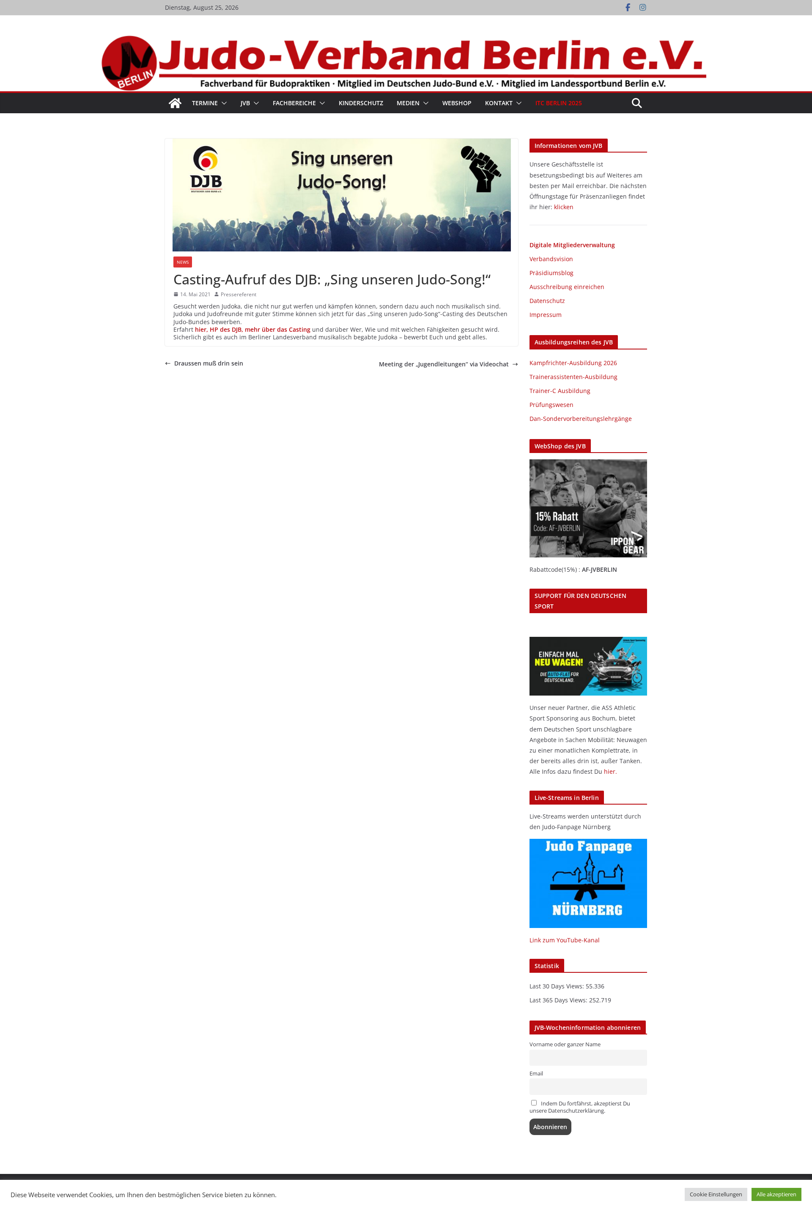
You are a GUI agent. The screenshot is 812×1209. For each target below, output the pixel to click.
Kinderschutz (361, 103)
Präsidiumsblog (551, 273)
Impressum (545, 315)
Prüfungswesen (551, 405)
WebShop (457, 103)
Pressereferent (238, 294)
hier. (610, 771)
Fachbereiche (294, 103)
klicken (563, 207)
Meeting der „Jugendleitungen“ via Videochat (444, 364)
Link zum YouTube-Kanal (564, 940)
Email (536, 1073)
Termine (205, 103)
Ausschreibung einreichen (566, 287)
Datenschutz (547, 301)
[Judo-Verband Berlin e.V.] (406, 39)
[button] (222, 103)
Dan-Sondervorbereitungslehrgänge (580, 419)
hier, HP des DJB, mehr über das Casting (252, 329)
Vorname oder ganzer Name (565, 1044)
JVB (245, 103)
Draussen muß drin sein (208, 363)
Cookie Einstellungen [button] (716, 1194)
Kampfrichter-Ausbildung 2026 (573, 363)
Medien (408, 103)
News (183, 262)
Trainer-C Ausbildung (559, 391)
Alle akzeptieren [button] (776, 1194)
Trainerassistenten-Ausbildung (573, 377)
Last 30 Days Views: (557, 986)
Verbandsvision (551, 259)
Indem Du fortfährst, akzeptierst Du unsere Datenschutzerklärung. (579, 1107)
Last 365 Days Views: (559, 1000)
